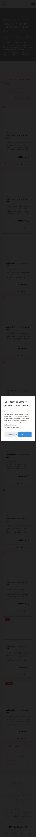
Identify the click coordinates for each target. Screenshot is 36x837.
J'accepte (25, 434)
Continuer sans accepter (11, 427)
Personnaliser (11, 434)
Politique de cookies (10, 425)
